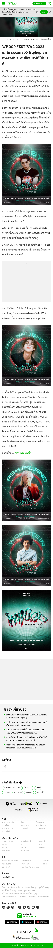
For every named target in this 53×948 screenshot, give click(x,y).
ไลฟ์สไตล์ (5, 851)
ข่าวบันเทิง (17, 792)
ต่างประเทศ (40, 825)
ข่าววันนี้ (37, 792)
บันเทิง (28, 39)
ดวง (22, 845)
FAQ (18, 890)
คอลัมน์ (40, 841)
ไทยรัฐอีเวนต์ (7, 877)
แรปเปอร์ (7, 792)
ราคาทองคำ (40, 828)
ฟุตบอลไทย (24, 861)
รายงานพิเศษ (7, 841)
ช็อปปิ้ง (5, 873)
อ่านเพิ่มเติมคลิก (14, 12)
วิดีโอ (23, 848)
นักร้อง (37, 787)
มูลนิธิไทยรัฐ (40, 887)
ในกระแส (39, 822)
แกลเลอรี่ (5, 867)
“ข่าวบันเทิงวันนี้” (23, 453)
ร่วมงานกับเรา (15, 887)
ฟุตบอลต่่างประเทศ (9, 861)
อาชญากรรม (7, 828)
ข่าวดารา (27, 792)
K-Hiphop (27, 787)
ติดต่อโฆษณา (39, 897)
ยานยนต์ (23, 828)
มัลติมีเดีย (24, 851)
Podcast (41, 848)
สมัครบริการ (40, 3)
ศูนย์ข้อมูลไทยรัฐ (8, 890)
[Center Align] (50, 12)
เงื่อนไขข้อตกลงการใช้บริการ (12, 897)
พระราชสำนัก (7, 822)
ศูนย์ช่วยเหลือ (27, 890)
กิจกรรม (5, 887)
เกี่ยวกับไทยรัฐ (28, 887)
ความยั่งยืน (6, 832)
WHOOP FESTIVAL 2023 (12, 787)
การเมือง (5, 825)
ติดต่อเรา (28, 897)
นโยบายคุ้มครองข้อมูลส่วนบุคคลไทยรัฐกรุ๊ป (18, 894)
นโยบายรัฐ (24, 825)
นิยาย (4, 848)
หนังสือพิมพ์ (25, 841)
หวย (39, 845)
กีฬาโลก (23, 864)
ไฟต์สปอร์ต (6, 864)
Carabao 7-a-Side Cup (29, 867)
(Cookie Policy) (7, 14)
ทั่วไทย (22, 822)
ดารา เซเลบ (36, 39)
